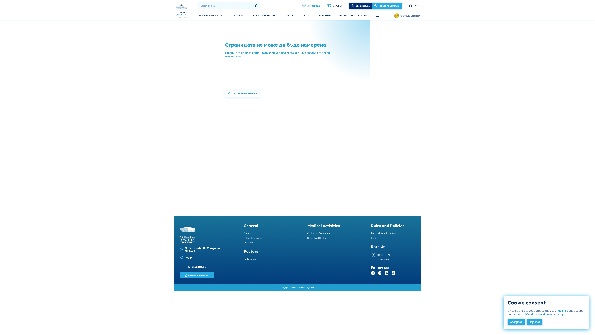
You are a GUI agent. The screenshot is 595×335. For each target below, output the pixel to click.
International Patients (353, 15)
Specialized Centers (317, 238)
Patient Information (263, 15)
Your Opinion (382, 259)
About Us (289, 15)
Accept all (516, 322)
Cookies (375, 238)
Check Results (198, 267)
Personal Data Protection (383, 233)
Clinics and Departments (319, 233)
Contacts (325, 15)
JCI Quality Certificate (410, 15)
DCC (246, 263)
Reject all (534, 322)
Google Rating (383, 254)
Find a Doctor (250, 259)
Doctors (238, 15)
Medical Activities (210, 15)
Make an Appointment (198, 275)
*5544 (337, 5)
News (307, 15)
